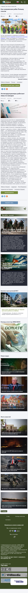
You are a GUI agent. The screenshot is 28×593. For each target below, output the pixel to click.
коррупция (14, 187)
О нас (8, 516)
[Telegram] (4, 89)
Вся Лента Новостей (11, 6)
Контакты (8, 519)
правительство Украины (7, 189)
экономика (19, 82)
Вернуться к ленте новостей (14, 525)
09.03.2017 (6, 13)
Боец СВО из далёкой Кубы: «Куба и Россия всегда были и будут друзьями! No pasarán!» (14, 266)
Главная (3, 6)
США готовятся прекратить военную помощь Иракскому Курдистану (14, 231)
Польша (13, 82)
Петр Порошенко (22, 187)
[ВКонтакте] (2, 89)
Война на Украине (5, 82)
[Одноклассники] (7, 89)
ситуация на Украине (20, 189)
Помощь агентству (20, 516)
